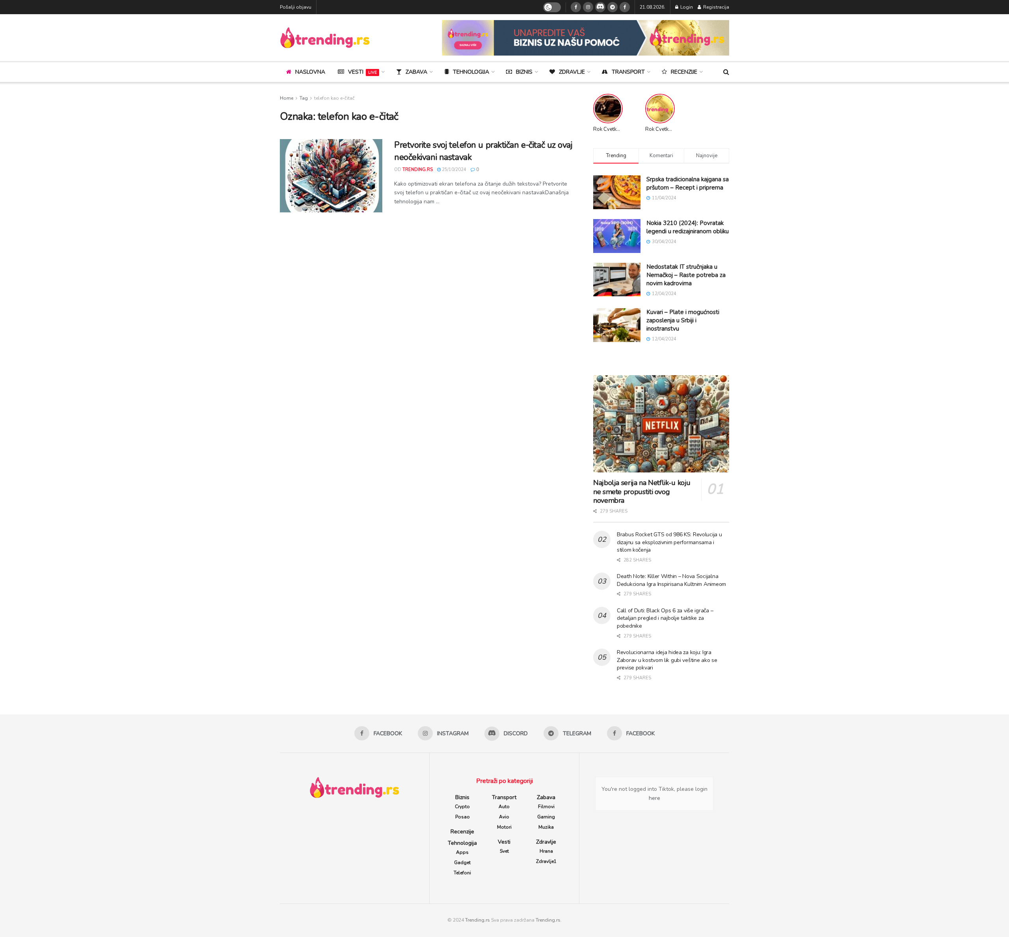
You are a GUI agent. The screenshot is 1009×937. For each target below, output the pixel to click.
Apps (462, 852)
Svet (504, 851)
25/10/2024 (453, 170)
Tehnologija (471, 72)
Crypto (462, 806)
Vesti (362, 72)
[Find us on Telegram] (612, 7)
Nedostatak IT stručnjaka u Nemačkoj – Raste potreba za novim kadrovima (686, 275)
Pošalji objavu (295, 7)
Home (286, 98)
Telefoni (462, 873)
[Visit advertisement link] (585, 38)
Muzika (546, 827)
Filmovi (546, 806)
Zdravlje (572, 72)
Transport (628, 72)
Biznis (524, 72)
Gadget (462, 862)
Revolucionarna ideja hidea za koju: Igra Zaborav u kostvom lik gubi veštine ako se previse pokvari (667, 660)
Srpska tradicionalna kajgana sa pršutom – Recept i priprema (687, 183)
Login (686, 7)
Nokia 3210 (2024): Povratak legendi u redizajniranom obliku (687, 227)
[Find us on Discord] (600, 7)
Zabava (416, 72)
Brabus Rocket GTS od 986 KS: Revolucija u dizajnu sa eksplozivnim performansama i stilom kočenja (669, 542)
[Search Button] (726, 72)
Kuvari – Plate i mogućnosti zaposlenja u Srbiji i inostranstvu (682, 320)
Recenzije (684, 72)
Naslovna (310, 72)
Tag (304, 98)
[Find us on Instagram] (588, 7)
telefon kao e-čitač (334, 98)
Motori (504, 827)
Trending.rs (477, 920)
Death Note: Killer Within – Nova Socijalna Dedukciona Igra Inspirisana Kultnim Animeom (671, 580)
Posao (462, 817)
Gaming (546, 817)
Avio (504, 817)
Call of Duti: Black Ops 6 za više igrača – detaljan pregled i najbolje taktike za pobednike (665, 618)
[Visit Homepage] (325, 37)
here (654, 798)
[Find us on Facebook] (576, 7)
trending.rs (417, 170)
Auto (504, 806)
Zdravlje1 (546, 861)
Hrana (546, 851)
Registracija (715, 7)
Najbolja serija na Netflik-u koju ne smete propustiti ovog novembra (642, 491)
